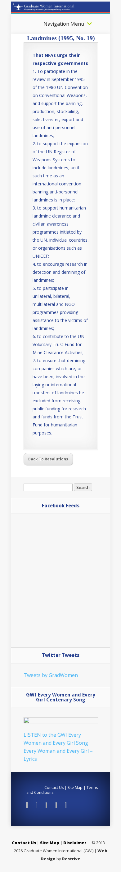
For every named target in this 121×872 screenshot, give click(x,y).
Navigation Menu (63, 23)
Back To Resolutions (48, 459)
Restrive (71, 858)
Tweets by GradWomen (51, 675)
